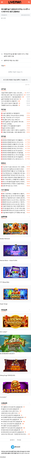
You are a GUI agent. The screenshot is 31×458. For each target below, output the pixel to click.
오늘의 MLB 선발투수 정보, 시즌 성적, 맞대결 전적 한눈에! (12, 93)
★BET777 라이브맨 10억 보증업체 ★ (11, 428)
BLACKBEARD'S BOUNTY (7, 353)
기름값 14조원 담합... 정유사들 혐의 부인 (13, 132)
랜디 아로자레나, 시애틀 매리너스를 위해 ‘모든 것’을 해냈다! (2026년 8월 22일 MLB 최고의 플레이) (14, 179)
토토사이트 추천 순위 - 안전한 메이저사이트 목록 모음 (14, 434)
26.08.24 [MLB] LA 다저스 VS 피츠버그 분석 (13, 146)
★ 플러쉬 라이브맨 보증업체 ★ (10, 409)
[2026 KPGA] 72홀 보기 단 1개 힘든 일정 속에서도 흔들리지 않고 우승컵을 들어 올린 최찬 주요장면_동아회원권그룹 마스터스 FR (14, 171)
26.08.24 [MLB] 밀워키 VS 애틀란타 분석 (13, 140)
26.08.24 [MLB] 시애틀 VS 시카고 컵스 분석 (13, 144)
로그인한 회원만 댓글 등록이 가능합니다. (15, 80)
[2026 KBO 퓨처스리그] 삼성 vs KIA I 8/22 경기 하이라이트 (14, 210)
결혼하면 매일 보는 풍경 (11, 60)
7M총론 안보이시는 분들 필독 (9, 105)
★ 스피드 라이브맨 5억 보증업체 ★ (11, 423)
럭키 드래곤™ (3, 332)
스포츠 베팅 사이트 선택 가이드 (10, 411)
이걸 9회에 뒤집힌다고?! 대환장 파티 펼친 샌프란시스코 (14, 212)
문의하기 (12, 440)
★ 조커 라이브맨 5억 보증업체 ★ (10, 415)
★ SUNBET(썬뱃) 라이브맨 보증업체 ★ (12, 417)
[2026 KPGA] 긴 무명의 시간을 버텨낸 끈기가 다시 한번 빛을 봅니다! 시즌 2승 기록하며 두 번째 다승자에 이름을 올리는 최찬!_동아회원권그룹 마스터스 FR (14, 183)
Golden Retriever (5, 238)
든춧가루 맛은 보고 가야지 (9, 186)
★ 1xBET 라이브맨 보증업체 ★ (10, 426)
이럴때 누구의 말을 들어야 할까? (11, 126)
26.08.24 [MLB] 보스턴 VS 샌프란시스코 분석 (13, 150)
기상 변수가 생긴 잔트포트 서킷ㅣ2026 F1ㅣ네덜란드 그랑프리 (14, 167)
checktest (3, 457)
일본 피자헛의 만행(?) (8, 128)
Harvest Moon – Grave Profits (8, 260)
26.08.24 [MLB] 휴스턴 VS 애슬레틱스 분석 (13, 157)
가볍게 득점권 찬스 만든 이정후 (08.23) (13, 206)
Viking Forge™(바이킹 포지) (7, 375)
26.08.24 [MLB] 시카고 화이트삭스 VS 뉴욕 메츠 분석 (13, 159)
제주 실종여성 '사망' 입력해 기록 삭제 (12, 121)
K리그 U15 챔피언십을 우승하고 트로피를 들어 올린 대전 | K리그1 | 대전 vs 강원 (14, 181)
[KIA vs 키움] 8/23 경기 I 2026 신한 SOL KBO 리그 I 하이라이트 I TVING (14, 198)
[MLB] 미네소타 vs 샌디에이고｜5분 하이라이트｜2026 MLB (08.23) (14, 202)
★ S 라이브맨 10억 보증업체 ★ (10, 419)
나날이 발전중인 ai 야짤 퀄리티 (11, 113)
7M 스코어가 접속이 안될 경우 (9, 103)
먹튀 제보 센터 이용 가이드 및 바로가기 (12, 95)
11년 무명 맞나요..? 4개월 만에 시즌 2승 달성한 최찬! (14, 173)
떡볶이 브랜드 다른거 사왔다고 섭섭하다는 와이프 (14, 130)
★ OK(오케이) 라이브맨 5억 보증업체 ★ (12, 432)
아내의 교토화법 (7, 124)
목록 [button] (28, 84)
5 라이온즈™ (3, 397)
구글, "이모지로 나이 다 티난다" (11, 117)
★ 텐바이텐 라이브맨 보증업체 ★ (10, 430)
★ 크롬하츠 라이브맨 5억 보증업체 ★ (11, 407)
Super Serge (3, 304)
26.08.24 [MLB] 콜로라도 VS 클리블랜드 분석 (13, 152)
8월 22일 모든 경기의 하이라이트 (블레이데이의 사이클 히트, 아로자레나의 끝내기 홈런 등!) (14, 196)
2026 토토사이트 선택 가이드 (9, 413)
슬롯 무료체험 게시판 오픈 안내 (10, 99)
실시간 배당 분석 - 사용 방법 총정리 (11, 97)
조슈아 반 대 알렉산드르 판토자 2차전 (13, 169)
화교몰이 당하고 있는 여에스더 (11, 119)
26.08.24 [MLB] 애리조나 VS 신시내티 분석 (13, 142)
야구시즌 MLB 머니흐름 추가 (9, 101)
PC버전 (19, 440)
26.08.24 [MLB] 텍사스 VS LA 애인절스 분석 (13, 155)
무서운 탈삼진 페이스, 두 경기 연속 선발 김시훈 (14, 208)
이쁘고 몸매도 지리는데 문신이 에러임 (13, 115)
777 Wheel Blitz (4, 282)
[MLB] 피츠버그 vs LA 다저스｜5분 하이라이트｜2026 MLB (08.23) (14, 200)
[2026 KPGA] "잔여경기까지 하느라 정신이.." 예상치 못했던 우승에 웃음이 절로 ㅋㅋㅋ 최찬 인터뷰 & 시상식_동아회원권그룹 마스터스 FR (14, 175)
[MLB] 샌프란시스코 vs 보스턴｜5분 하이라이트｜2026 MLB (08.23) (14, 204)
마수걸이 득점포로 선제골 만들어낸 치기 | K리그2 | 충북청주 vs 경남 (14, 177)
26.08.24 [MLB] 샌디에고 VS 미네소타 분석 (13, 148)
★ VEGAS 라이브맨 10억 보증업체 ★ (11, 421)
